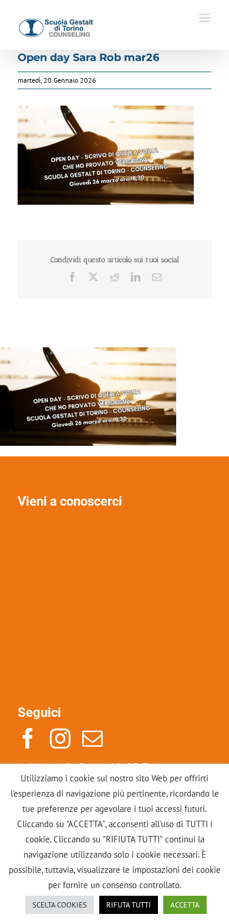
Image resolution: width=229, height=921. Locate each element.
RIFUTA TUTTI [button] (128, 905)
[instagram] (60, 738)
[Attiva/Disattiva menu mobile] (205, 18)
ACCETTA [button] (185, 905)
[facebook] (28, 738)
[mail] (92, 738)
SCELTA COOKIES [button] (59, 905)
